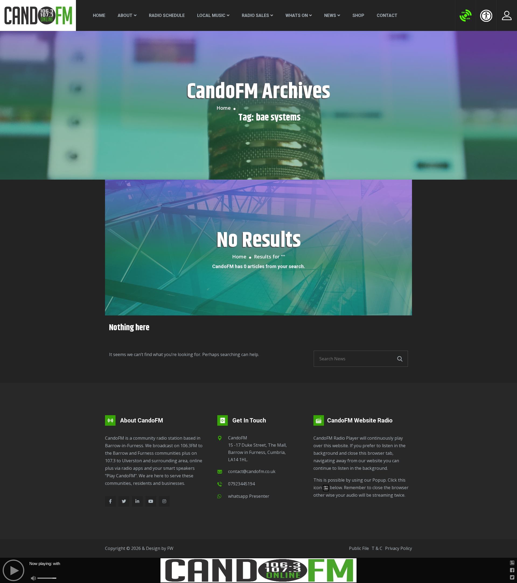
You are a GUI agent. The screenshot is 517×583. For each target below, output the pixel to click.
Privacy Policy (398, 548)
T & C (377, 548)
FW (170, 548)
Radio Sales (255, 15)
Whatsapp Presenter (248, 496)
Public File (359, 548)
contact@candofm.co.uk (251, 471)
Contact (387, 15)
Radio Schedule (167, 15)
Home (99, 15)
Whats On (296, 15)
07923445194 (241, 484)
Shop (358, 15)
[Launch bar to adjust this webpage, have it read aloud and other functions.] (486, 15)
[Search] (400, 359)
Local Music (211, 15)
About (125, 15)
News (330, 15)
